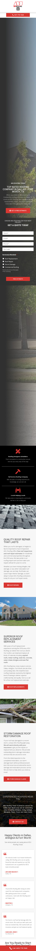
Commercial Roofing (12, 267)
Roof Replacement (11, 259)
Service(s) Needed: (9, 255)
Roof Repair (9, 261)
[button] (18, 8)
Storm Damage (10, 264)
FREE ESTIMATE (18, 279)
